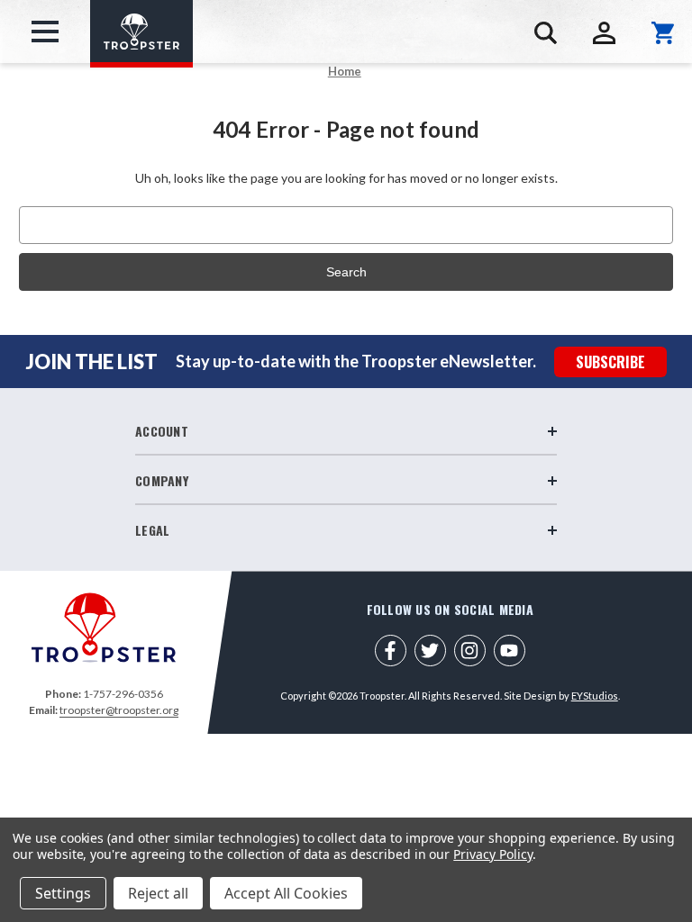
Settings (63, 893)
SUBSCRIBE (610, 362)
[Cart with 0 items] (662, 33)
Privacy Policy (492, 854)
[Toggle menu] (45, 31)
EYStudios (594, 695)
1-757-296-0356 (123, 694)
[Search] (545, 33)
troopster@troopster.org (118, 710)
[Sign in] (604, 33)
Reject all (158, 893)
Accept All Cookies (286, 893)
